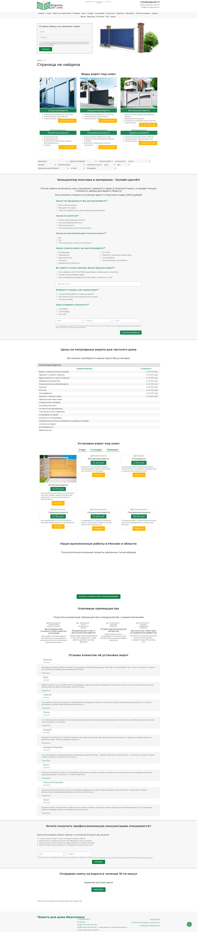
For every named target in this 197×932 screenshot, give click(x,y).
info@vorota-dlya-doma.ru (150, 7)
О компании (99, 13)
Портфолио (129, 13)
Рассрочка (110, 13)
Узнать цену (98, 889)
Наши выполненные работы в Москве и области (98, 543)
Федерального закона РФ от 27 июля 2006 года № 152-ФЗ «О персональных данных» (64, 44)
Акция (112, 17)
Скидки (155, 13)
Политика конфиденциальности (146, 922)
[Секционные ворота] (98, 93)
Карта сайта (155, 919)
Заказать (58, 503)
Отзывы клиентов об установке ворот (98, 655)
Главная (41, 13)
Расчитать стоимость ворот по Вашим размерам (98, 596)
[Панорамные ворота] (98, 130)
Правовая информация (150, 926)
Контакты (100, 17)
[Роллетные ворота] (58, 130)
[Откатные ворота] (58, 93)
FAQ (107, 17)
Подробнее (46, 673)
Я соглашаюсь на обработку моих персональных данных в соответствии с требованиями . (64, 43)
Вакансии (91, 17)
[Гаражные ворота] (139, 130)
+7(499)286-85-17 (150, 2)
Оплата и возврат (143, 13)
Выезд (83, 17)
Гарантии (120, 13)
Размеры (76, 13)
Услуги (49, 13)
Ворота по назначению (62, 13)
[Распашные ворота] (139, 93)
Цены (83, 13)
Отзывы (90, 13)
